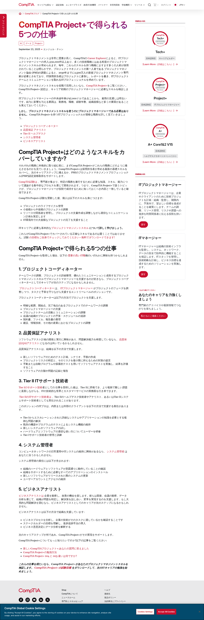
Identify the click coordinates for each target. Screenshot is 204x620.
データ (28, 43)
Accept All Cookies (166, 611)
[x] (47, 600)
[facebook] (21, 600)
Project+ (39, 43)
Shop (64, 590)
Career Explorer (97, 58)
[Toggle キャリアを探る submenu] (52, 5)
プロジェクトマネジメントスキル (70, 228)
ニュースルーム (68, 597)
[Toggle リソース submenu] (144, 5)
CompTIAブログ (32, 13)
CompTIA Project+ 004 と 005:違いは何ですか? (50, 556)
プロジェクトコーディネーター (40, 126)
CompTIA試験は (28, 181)
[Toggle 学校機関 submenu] (131, 5)
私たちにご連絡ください (153, 315)
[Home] (27, 5)
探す (143, 224)
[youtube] (34, 600)
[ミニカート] (156, 5)
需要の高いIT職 (76, 255)
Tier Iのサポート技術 (30, 387)
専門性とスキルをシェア (72, 601)
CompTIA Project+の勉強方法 (40, 552)
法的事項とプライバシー (115, 601)
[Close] (200, 612)
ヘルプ (107, 590)
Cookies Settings (145, 611)
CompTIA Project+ (96, 85)
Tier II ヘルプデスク (34, 133)
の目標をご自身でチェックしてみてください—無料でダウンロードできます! (72, 237)
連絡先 (107, 593)
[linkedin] (41, 600)
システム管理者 (32, 137)
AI (21, 43)
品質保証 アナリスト (34, 130)
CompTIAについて (70, 593)
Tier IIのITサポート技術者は (35, 397)
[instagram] (27, 600)
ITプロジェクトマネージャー (76, 288)
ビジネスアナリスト (34, 141)
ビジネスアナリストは (31, 495)
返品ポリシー (110, 597)
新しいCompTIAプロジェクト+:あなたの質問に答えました (56, 548)
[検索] (149, 5)
